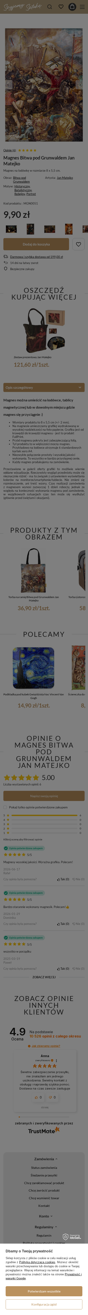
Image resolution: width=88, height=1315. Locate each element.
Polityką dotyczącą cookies (37, 1262)
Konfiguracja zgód (44, 1304)
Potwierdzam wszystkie (44, 1291)
